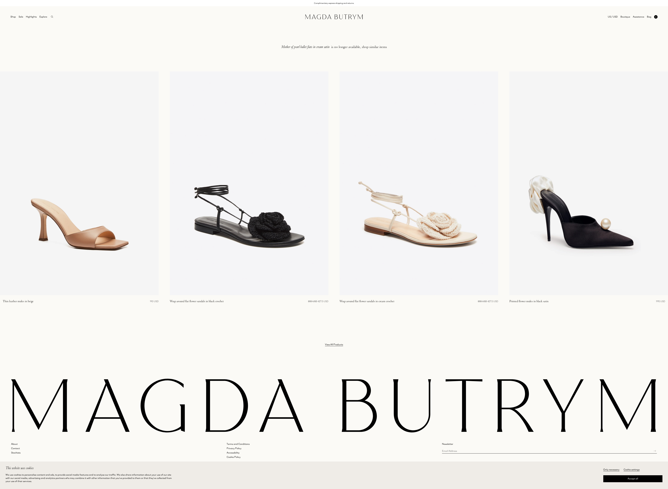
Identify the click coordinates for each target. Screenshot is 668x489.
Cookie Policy (234, 457)
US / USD (613, 16)
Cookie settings (632, 469)
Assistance (638, 16)
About (14, 444)
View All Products (334, 344)
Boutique (625, 16)
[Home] (334, 16)
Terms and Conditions (238, 444)
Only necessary (611, 469)
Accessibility (233, 452)
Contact (15, 448)
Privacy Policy (234, 448)
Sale (21, 16)
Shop (13, 16)
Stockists (16, 452)
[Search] (52, 17)
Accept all (633, 478)
